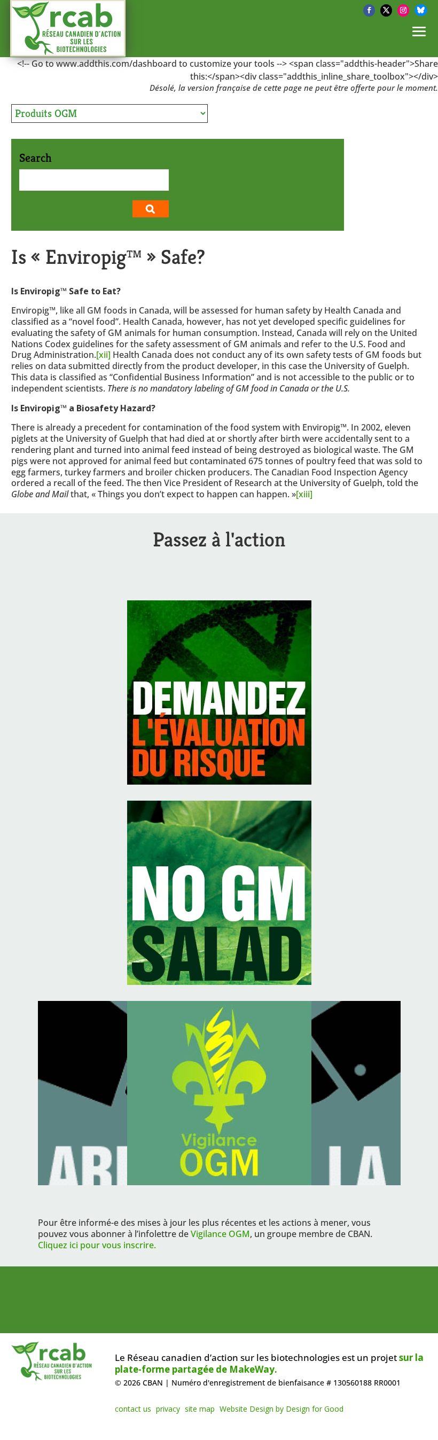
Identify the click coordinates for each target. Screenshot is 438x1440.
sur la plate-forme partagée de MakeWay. (269, 1363)
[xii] (103, 355)
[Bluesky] (420, 10)
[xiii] (304, 494)
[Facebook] (369, 10)
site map (200, 1409)
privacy (168, 1409)
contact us (133, 1409)
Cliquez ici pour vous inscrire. (97, 1245)
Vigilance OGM (220, 1234)
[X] (386, 10)
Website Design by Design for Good (281, 1409)
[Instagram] (403, 10)
